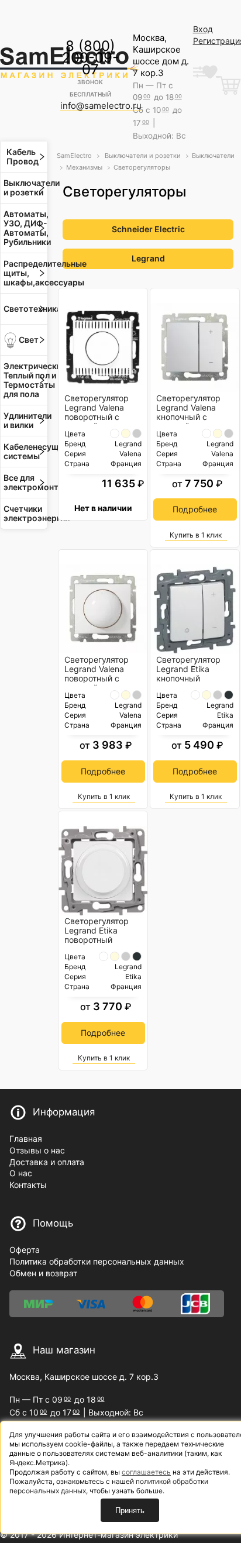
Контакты (28, 1185)
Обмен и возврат (43, 1273)
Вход (203, 29)
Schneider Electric (148, 229)
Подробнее (195, 509)
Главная (25, 1139)
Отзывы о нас (37, 1150)
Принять (129, 1510)
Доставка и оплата (46, 1162)
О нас (20, 1173)
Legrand (148, 258)
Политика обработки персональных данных (96, 1261)
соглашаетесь (146, 1472)
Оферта (24, 1250)
